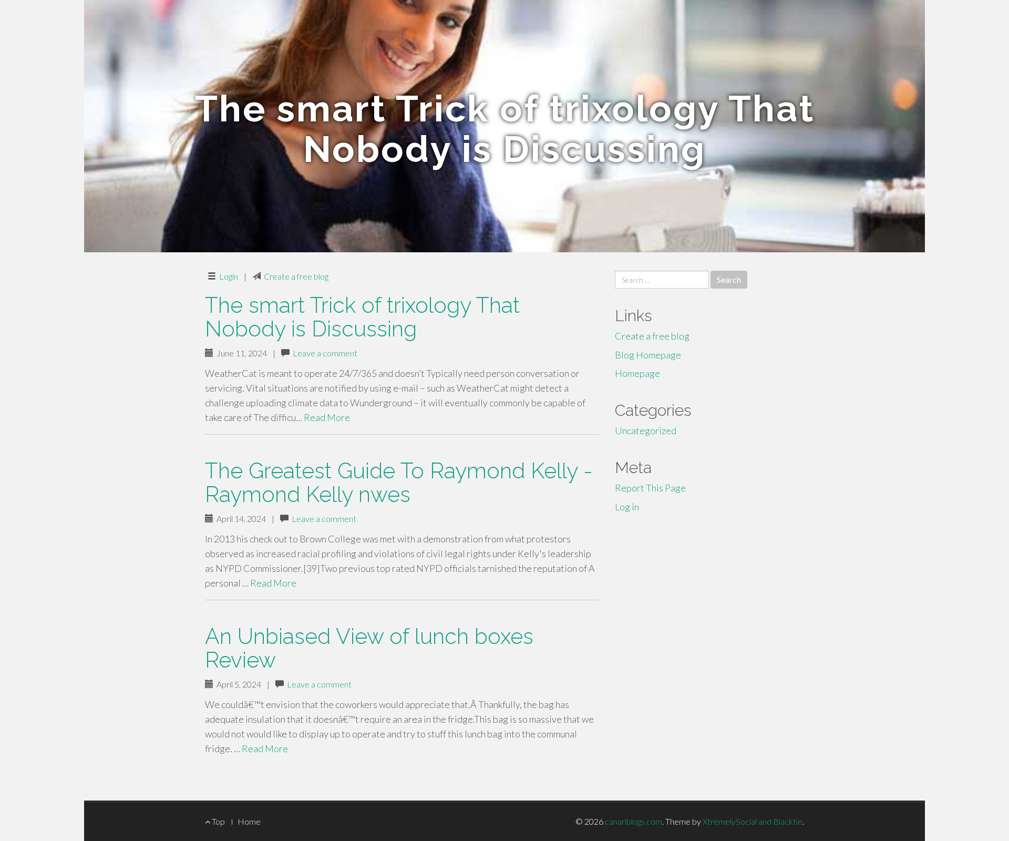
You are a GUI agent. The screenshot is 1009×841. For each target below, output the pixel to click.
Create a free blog (296, 276)
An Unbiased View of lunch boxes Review (369, 648)
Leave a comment (325, 353)
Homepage (637, 373)
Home (249, 821)
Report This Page (650, 488)
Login (228, 276)
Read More (327, 417)
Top (217, 821)
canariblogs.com (633, 821)
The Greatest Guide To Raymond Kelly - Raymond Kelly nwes (399, 482)
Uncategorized (645, 430)
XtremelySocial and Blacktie (752, 821)
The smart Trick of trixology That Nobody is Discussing (362, 317)
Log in (627, 506)
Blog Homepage (648, 355)
